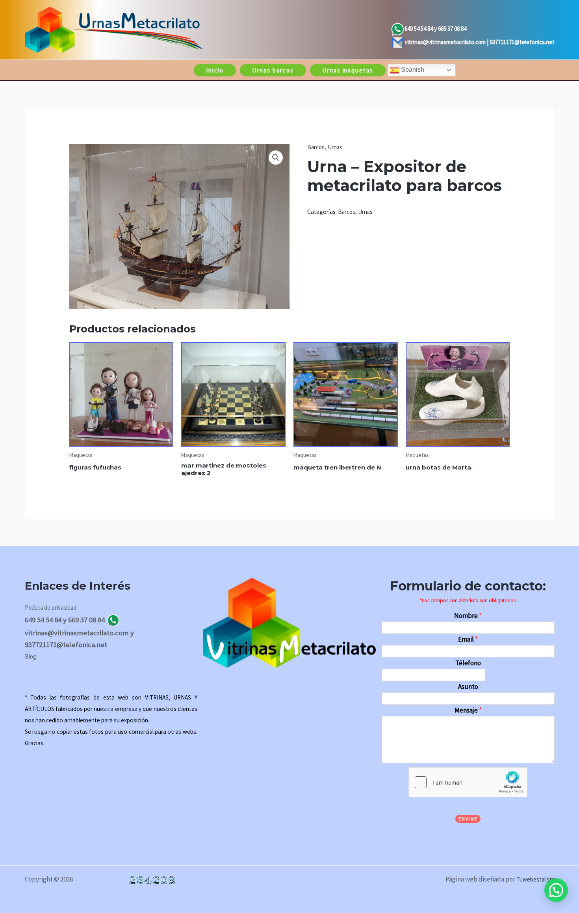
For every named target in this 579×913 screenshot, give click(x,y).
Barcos (316, 147)
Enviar (467, 819)
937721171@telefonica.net (522, 42)
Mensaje (468, 710)
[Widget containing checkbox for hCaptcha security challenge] (467, 782)
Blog (30, 656)
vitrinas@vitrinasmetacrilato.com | (447, 42)
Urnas (335, 147)
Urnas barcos (273, 70)
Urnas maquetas (347, 70)
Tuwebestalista (535, 879)
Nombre (468, 615)
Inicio (215, 70)
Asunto (468, 686)
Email (468, 639)
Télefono (468, 663)
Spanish (411, 69)
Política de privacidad (50, 607)
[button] (276, 157)
